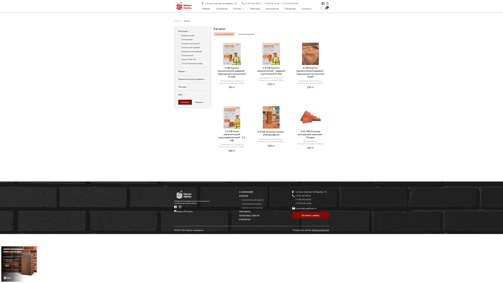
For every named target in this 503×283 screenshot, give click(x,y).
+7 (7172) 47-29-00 (290, 3)
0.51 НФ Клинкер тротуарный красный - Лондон (310, 134)
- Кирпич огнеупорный (251, 207)
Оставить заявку (310, 215)
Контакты (306, 8)
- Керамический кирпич (252, 199)
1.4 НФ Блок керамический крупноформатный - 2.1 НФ (231, 136)
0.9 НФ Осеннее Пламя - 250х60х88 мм (271, 133)
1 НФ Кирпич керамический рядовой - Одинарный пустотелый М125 (310, 72)
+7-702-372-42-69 (271, 3)
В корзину (233, 98)
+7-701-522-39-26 (252, 3)
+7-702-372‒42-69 (303, 199)
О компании (222, 8)
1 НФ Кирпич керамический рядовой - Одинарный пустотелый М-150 (232, 72)
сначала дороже (246, 34)
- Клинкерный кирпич (251, 203)
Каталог (237, 8)
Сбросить (199, 102)
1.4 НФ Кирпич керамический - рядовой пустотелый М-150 (271, 70)
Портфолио (290, 8)
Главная (206, 8)
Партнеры (255, 8)
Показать (185, 102)
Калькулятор (272, 8)
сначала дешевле (224, 34)
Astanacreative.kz (320, 230)
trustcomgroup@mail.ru (305, 208)
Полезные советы (249, 215)
